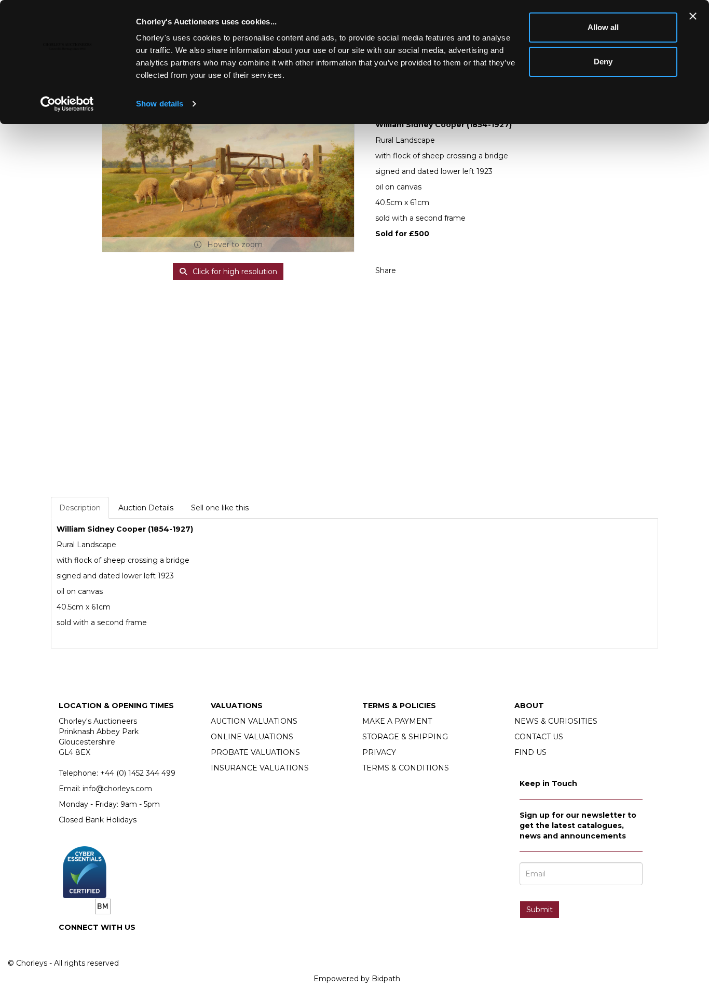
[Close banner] (693, 16)
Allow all (603, 27)
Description (80, 507)
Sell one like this (220, 507)
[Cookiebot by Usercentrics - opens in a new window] (67, 104)
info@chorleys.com (117, 788)
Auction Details (145, 507)
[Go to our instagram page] (435, 270)
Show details (159, 103)
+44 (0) (137, 773)
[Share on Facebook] (413, 270)
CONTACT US (538, 736)
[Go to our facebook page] (68, 945)
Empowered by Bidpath (356, 978)
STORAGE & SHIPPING (405, 736)
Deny (603, 61)
